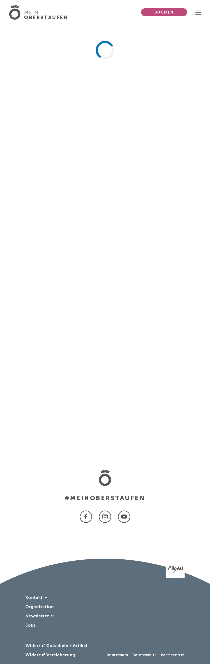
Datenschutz (144, 655)
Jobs (30, 625)
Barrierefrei (173, 655)
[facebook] (86, 517)
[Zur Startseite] (16, 12)
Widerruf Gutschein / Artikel (56, 645)
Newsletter (37, 615)
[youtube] (124, 517)
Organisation (39, 606)
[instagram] (105, 517)
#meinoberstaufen (105, 498)
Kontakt (34, 597)
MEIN (46, 15)
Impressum (117, 655)
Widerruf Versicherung (50, 654)
